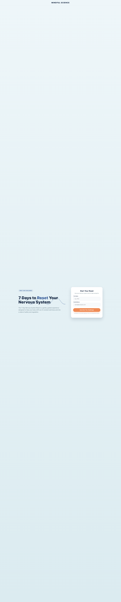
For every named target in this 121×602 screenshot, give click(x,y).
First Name (76, 296)
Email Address (77, 302)
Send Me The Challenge (87, 310)
